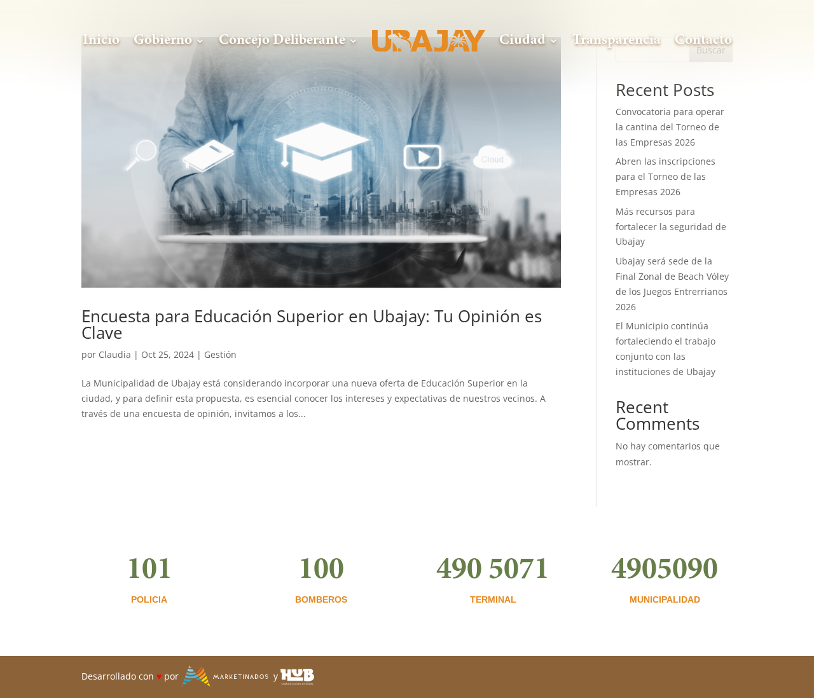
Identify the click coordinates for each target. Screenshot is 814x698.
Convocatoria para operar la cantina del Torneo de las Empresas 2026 (670, 127)
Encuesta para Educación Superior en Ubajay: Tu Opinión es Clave (311, 324)
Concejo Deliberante (282, 40)
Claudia (115, 354)
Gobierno (163, 40)
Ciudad (522, 40)
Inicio (101, 40)
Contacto (703, 40)
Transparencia (616, 40)
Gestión (220, 354)
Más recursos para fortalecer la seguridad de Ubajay (671, 226)
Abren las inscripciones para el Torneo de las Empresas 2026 (665, 176)
